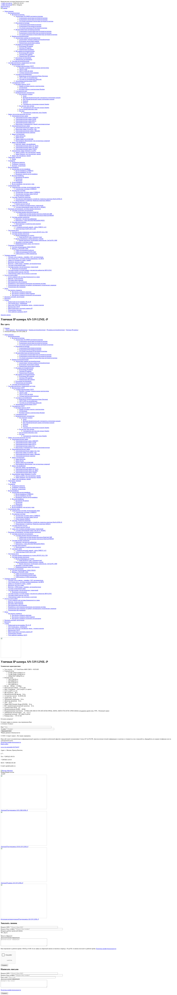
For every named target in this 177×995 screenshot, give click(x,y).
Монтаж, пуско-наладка (15, 278)
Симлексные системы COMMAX (26, 189)
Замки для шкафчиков (19, 142)
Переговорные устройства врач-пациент (28, 224)
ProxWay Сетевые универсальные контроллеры (34, 68)
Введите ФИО (6, 927)
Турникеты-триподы (18, 162)
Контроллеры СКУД (18, 64)
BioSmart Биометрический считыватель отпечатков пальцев (41, 97)
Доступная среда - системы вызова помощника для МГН (26, 258)
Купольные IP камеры (26, 46)
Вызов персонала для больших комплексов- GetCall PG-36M (38, 240)
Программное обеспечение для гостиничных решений (32, 141)
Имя (3, 727)
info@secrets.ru (5, 6)
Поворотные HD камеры (27, 56)
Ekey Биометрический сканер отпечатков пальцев (38, 99)
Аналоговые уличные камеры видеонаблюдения (34, 39)
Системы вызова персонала (20, 233)
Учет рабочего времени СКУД (17, 311)
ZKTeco (25, 102)
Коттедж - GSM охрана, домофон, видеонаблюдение (24, 263)
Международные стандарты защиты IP (20, 308)
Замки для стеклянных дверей (21, 155)
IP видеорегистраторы (22, 23)
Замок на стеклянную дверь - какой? (19, 260)
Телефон (4, 729)
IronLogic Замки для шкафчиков (25, 144)
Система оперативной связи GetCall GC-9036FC (30, 207)
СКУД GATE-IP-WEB (26, 71)
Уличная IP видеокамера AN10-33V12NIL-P (14, 846)
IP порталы (18, 179)
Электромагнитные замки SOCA (25, 121)
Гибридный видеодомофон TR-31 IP (19, 302)
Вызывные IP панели (22, 177)
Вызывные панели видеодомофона (26, 174)
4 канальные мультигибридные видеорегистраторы (35, 31)
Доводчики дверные (14, 157)
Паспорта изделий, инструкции (14, 297)
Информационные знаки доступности (27, 243)
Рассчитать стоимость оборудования (23, 293)
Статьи (6, 300)
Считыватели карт (21, 91)
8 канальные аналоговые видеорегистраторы (33, 19)
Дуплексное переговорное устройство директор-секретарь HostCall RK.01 (38, 199)
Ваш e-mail (5, 977)
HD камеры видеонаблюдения (24, 51)
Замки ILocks (19, 137)
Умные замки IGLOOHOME (24, 139)
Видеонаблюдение (14, 13)
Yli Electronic (23, 87)
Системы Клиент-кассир (19, 202)
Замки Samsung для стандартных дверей (28, 154)
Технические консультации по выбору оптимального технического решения (32, 285)
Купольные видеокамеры (23, 58)
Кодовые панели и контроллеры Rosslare (32, 89)
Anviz (24, 96)
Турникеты (11, 160)
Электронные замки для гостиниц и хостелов (22, 273)
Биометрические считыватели (24, 92)
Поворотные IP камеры (26, 49)
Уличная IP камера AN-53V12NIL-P (12, 883)
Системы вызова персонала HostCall (26, 212)
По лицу (22, 111)
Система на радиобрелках (23, 74)
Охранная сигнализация (15, 245)
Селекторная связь (14, 185)
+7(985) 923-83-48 (6, 5)
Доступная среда (13, 230)
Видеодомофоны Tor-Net (23, 172)
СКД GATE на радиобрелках (28, 77)
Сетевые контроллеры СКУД (24, 66)
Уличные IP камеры (25, 48)
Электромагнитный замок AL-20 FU (27, 146)
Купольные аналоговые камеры (29, 41)
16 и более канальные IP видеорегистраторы (33, 28)
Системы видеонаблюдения (20, 61)
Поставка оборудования (15, 280)
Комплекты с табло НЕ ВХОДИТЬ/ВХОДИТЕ (30, 220)
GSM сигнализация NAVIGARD (25, 252)
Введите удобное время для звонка (12, 931)
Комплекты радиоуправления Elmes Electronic (33, 76)
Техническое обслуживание (17, 287)
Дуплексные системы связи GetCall (26, 194)
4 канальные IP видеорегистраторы (30, 24)
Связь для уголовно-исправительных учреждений (27, 205)
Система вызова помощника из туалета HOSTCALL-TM (29, 232)
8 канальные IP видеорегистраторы (30, 26)
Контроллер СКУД (14, 307)
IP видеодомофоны (18, 175)
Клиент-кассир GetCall (22, 204)
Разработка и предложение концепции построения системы (27, 283)
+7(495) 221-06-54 (6, 3)
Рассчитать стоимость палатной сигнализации (26, 295)
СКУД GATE (23, 69)
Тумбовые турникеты (18, 164)
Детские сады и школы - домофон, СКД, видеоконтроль (25, 257)
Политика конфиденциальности (11, 742)
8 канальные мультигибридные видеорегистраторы (35, 33)
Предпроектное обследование (17, 282)
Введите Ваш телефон (8, 929)
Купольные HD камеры (26, 53)
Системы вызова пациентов (20, 217)
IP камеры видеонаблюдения (24, 44)
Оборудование (9, 11)
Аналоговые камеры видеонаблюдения (27, 38)
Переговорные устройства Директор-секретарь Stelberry (33, 200)
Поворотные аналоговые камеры (29, 43)
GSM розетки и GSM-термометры (26, 253)
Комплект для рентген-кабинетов (26, 219)
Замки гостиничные (18, 134)
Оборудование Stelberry (22, 195)
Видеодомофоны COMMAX (24, 170)
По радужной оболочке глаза (28, 109)
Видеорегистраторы (18, 14)
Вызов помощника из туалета (24, 235)
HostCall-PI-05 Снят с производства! (30, 237)
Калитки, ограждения (18, 165)
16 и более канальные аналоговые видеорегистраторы (36, 21)
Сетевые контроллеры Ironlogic (29, 72)
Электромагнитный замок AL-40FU (26, 147)
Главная (6, 328)
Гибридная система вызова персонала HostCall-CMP (35, 214)
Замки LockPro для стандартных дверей (27, 152)
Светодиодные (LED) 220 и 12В (25, 229)
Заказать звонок (6, 315)
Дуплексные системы (18, 190)
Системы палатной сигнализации (22, 210)
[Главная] (4, 8)
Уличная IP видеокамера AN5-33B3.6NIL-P (14, 810)
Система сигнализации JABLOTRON (24, 247)
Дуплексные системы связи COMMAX (27, 192)
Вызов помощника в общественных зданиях (29, 238)
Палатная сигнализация (19, 268)
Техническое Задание (14, 310)
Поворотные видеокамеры (23, 59)
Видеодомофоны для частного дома (23, 184)
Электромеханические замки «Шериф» (27, 131)
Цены (6, 288)
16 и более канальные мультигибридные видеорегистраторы (38, 34)
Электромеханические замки (21, 126)
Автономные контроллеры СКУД (26, 81)
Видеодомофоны (13, 167)
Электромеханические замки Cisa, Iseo (27, 127)
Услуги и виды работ (11, 275)
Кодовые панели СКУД (22, 84)
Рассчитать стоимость (15, 290)
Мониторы (18, 180)
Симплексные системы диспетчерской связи (26, 187)
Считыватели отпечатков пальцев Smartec (36, 104)
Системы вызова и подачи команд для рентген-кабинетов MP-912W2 (30, 270)
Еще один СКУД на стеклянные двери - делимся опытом (26, 305)
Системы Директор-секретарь (21, 197)
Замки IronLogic (20, 136)
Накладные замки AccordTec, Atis (26, 129)
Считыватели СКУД (18, 82)
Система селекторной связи (17, 265)
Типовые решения (10, 255)
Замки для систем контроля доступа (19, 114)
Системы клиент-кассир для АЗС (18, 272)
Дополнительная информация (10, 937)
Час (2, 932)
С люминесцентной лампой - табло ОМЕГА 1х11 (30, 227)
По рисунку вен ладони (26, 106)
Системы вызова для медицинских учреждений (23, 267)
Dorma (14, 159)
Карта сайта (4, 744)
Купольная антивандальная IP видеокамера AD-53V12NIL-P (20, 919)
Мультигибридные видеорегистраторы (27, 29)
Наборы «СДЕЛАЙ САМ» (20, 248)
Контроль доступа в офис (16, 262)
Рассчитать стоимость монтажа (21, 292)
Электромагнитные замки (20, 116)
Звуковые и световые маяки (24, 242)
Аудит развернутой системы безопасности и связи (24, 277)
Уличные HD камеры (25, 54)
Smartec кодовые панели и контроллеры (31, 86)
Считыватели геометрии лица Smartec (35, 112)
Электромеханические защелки (25, 132)
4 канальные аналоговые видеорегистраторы (33, 18)
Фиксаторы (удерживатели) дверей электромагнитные (32, 124)
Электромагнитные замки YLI (25, 122)
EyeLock (25, 101)
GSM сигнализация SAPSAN (24, 250)
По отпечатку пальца (25, 94)
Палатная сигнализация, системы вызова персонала (24, 209)
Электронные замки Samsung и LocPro (24, 150)
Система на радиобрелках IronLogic (30, 79)
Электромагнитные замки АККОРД (26, 117)
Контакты (7, 298)
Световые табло (17, 225)
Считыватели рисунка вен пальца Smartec (36, 107)
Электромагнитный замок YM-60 (26, 149)
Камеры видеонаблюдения (20, 36)
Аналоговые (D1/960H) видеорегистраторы (29, 16)
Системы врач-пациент (19, 222)
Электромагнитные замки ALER (25, 119)
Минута (3, 936)
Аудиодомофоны (17, 182)
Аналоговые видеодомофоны (21, 169)
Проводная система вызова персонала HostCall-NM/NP (36, 215)
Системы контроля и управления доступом (21, 63)
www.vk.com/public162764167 (10, 747)
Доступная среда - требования (17, 303)
